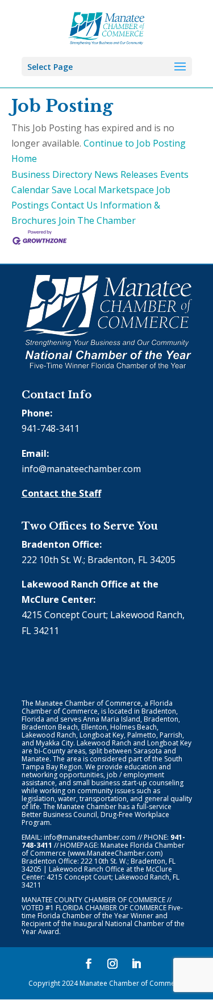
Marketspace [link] (126, 190)
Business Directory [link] (51, 174)
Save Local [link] (74, 190)
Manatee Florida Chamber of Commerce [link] (103, 849)
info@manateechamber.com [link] (81, 469)
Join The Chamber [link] (97, 220)
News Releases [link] (126, 174)
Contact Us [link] (74, 205)
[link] (106, 27)
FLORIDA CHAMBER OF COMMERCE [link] (111, 908)
